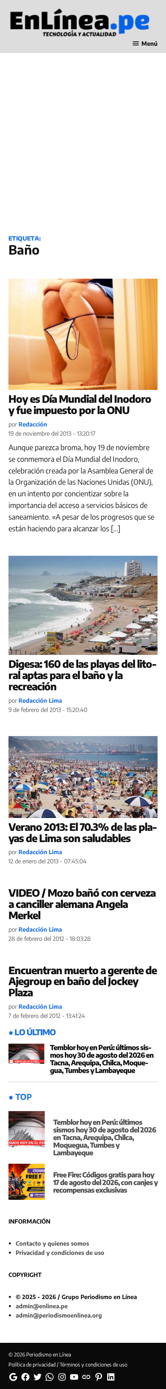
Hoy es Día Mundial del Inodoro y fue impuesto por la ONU (79, 404)
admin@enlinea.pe (42, 1305)
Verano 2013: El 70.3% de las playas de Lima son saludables (82, 832)
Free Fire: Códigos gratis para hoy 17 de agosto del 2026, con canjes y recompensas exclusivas (105, 1182)
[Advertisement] (83, 137)
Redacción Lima (40, 700)
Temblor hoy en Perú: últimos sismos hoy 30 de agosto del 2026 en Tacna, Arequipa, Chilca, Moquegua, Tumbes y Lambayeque (102, 1059)
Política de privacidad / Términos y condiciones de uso (67, 1364)
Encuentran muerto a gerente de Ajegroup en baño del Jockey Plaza (82, 981)
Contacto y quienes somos (52, 1243)
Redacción (33, 424)
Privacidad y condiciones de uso (60, 1252)
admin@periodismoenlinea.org (59, 1315)
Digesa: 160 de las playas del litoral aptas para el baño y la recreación (82, 674)
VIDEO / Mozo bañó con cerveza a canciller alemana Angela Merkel (82, 903)
